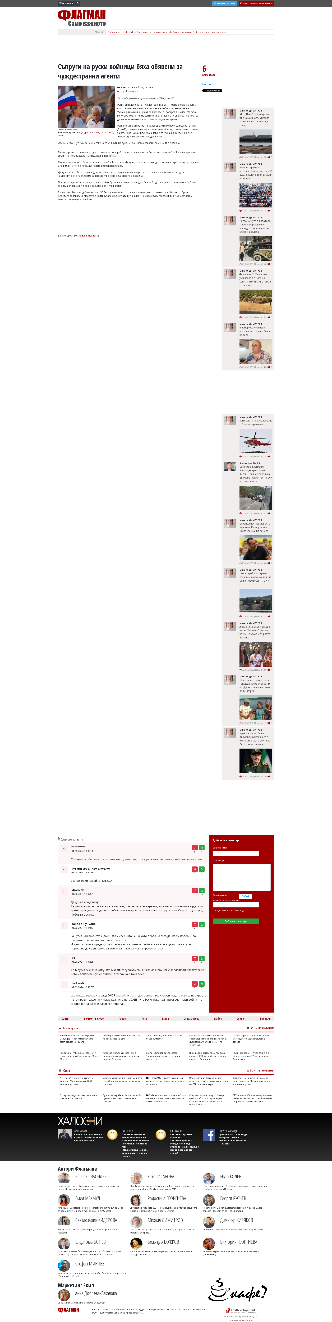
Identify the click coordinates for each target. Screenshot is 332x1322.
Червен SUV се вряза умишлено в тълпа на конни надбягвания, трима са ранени (255, 280)
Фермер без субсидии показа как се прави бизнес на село (255, 331)
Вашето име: (220, 847)
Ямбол (218, 1019)
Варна (165, 1019)
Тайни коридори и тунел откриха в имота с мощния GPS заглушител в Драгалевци (251, 1056)
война (110, 132)
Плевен (123, 1019)
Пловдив (265, 1019)
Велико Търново (94, 1019)
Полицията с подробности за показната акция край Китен (233, 1229)
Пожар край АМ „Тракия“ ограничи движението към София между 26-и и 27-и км (255, 579)
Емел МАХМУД (87, 1198)
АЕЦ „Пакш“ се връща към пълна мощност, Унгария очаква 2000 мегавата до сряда (254, 120)
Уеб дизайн (228, 1316)
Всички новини (262, 1028)
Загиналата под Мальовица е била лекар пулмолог (255, 422)
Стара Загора (191, 1019)
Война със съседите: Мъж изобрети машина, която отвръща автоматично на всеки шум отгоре (166, 1098)
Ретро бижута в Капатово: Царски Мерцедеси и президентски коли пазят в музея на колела (255, 226)
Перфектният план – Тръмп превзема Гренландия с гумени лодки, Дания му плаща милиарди (88, 1188)
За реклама (118, 1309)
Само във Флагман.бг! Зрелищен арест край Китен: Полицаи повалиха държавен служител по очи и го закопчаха (255, 474)
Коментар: (218, 860)
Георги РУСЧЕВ (233, 1198)
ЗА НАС (106, 1309)
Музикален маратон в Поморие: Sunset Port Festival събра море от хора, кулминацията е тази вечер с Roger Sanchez (90, 1209)
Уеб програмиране (244, 1316)
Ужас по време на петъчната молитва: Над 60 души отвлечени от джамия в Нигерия (255, 173)
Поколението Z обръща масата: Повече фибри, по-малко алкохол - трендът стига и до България (232, 1209)
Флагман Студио (136, 1309)
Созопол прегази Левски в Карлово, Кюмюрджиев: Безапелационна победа (254, 527)
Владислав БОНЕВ (90, 1241)
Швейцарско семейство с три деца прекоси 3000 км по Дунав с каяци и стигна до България (254, 685)
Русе (144, 1019)
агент (103, 132)
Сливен (241, 1019)
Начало (96, 1309)
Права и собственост (179, 1309)
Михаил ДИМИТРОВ (165, 1219)
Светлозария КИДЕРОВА (96, 1219)
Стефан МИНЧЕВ (89, 1263)
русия (61, 135)
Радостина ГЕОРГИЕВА (167, 1198)
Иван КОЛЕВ (230, 1176)
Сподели (208, 84)
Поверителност (156, 1309)
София (65, 1019)
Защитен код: (220, 895)
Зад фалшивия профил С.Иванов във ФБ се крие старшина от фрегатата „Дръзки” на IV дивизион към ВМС (162, 1188)
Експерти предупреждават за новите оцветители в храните (78, 1097)
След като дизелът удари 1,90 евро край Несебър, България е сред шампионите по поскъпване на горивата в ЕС (207, 1100)
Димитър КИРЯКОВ (236, 1219)
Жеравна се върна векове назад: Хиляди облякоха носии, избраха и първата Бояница (254, 632)
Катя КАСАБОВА (161, 1176)
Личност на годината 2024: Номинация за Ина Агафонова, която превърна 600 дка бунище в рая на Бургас (163, 1209)
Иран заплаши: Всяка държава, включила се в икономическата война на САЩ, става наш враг (254, 739)
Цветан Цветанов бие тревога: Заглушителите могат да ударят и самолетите (163, 1056)
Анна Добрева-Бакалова (96, 1293)
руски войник (92, 132)
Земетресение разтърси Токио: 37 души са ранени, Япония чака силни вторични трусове (251, 1081)
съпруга (80, 132)
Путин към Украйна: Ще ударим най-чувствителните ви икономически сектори (122, 1098)
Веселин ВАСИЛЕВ (91, 1176)
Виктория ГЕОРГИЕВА (238, 1241)
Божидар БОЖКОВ (163, 1241)
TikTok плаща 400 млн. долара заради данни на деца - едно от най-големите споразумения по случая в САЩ (252, 1098)
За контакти (199, 1309)
